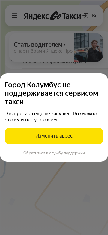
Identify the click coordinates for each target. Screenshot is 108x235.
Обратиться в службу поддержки (54, 153)
